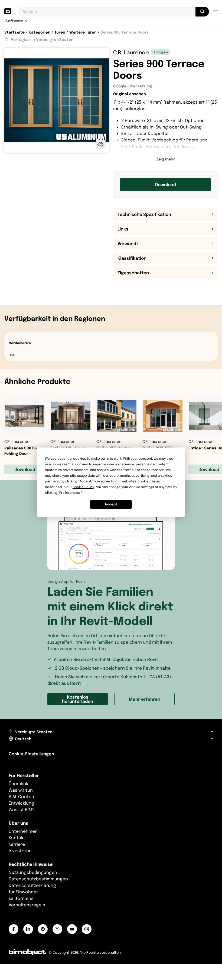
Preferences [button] (69, 492)
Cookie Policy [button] (83, 487)
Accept (111, 504)
